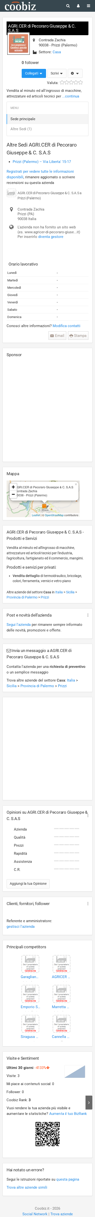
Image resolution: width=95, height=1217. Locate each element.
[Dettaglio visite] (89, 1103)
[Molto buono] (76, 82)
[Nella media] (71, 82)
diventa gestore (50, 237)
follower (30, 62)
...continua (70, 96)
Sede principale (22, 119)
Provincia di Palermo (22, 597)
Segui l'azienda (19, 624)
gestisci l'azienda (21, 926)
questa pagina (67, 1179)
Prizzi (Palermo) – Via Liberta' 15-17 (42, 162)
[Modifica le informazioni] (75, 73)
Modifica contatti (66, 326)
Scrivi (55, 73)
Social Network (35, 1214)
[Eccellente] (80, 82)
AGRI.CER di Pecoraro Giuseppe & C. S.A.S (42, 28)
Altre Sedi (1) (21, 129)
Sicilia (70, 592)
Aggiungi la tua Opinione (28, 884)
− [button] (13, 494)
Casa (57, 52)
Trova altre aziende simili (27, 1187)
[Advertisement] (47, 409)
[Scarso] (66, 82)
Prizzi (45, 597)
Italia (59, 592)
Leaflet (36, 515)
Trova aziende (61, 1214)
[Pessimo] (62, 82)
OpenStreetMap (54, 515)
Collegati (32, 73)
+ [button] (13, 487)
